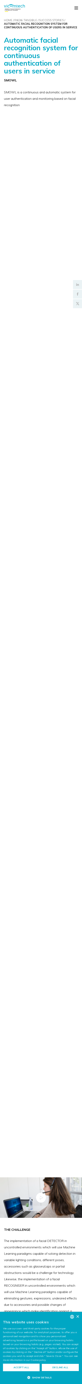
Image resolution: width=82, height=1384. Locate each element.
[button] (41, 1377)
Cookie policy (38, 1359)
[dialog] (41, 1348)
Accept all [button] (21, 1367)
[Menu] (76, 8)
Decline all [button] (60, 1367)
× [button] (77, 1316)
